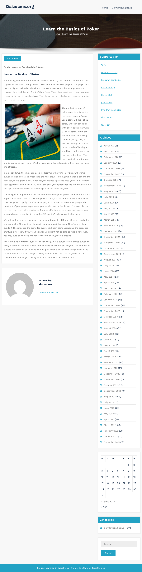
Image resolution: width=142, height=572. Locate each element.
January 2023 (110, 368)
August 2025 (110, 191)
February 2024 (111, 294)
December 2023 (112, 305)
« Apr (104, 507)
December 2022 (112, 374)
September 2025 (112, 185)
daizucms (12, 67)
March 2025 (110, 220)
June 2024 (109, 271)
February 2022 (111, 431)
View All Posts (47, 292)
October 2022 (111, 385)
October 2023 (111, 317)
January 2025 (110, 231)
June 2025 (109, 203)
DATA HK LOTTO (109, 72)
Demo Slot (106, 95)
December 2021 (112, 442)
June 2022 (109, 408)
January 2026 (110, 163)
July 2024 (109, 265)
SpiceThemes (98, 568)
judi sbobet (106, 102)
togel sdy (105, 125)
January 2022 (110, 436)
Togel (103, 65)
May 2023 (109, 345)
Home (105, 8)
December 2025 (112, 168)
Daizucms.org (20, 6)
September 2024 (112, 254)
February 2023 (111, 362)
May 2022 (109, 413)
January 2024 (110, 299)
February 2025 (111, 225)
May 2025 (109, 208)
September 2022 (112, 391)
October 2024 (111, 248)
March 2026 (110, 151)
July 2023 (109, 334)
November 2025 (112, 174)
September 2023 (112, 322)
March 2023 (110, 356)
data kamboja (108, 87)
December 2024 (112, 237)
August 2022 (110, 396)
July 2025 (109, 197)
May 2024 (109, 277)
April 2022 (109, 419)
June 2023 (109, 339)
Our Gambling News (122, 8)
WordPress (63, 568)
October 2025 (111, 180)
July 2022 (109, 402)
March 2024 (110, 288)
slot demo (106, 117)
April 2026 (109, 145)
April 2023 (109, 351)
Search (108, 553)
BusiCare (83, 568)
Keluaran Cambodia (111, 80)
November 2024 (112, 242)
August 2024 (110, 260)
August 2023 (110, 328)
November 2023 (112, 311)
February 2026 (111, 157)
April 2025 (109, 214)
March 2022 (110, 425)
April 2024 (109, 282)
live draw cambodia (111, 110)
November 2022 (112, 379)
